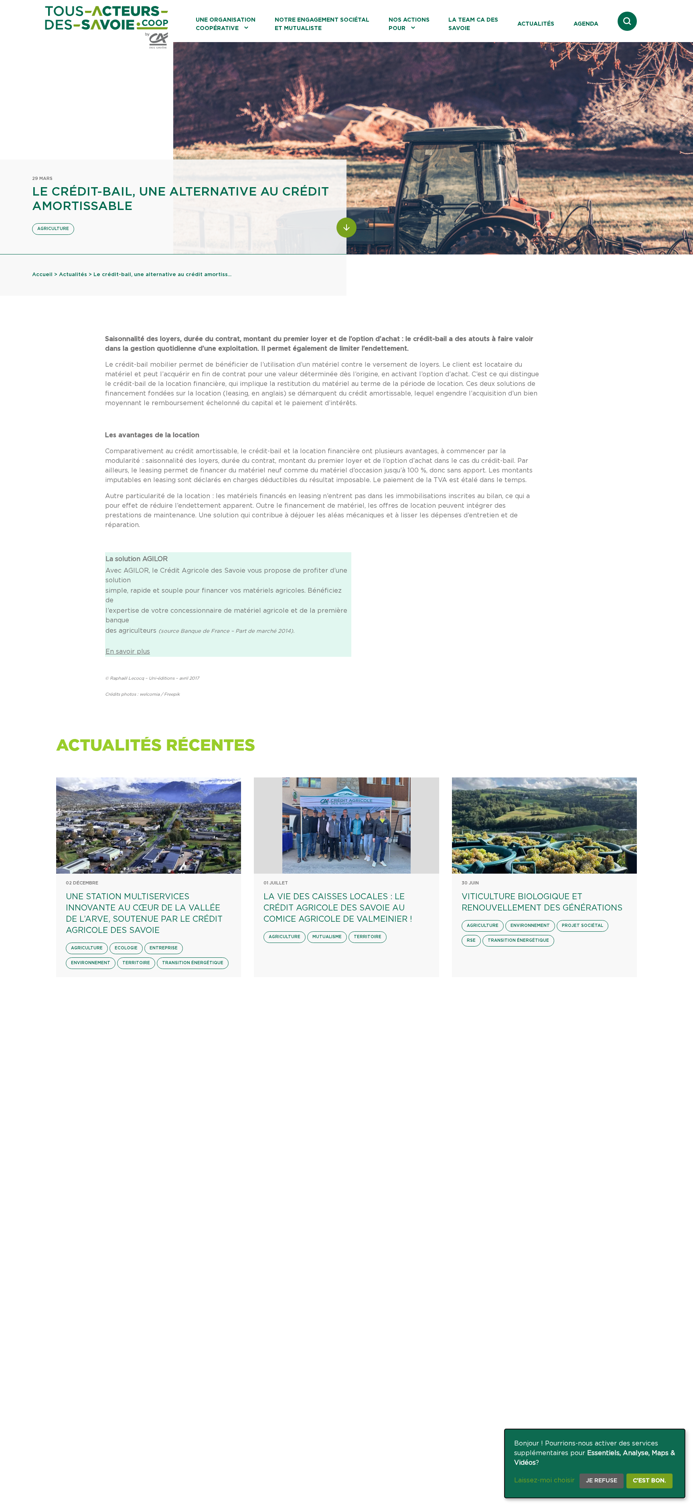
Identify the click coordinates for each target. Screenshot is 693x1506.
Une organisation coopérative (225, 24)
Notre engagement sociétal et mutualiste (322, 24)
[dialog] (595, 1463)
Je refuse (601, 1481)
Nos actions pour (409, 24)
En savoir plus (127, 651)
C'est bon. (649, 1481)
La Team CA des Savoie (473, 24)
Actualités (535, 24)
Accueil (42, 274)
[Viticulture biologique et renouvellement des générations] (544, 825)
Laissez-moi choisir (544, 1480)
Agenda (585, 24)
